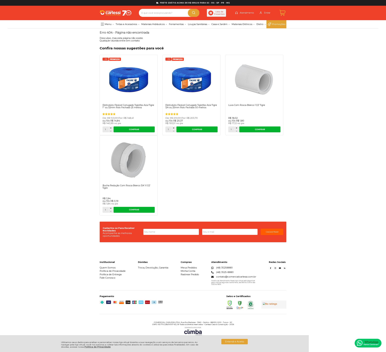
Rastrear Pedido (190, 274)
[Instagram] (275, 269)
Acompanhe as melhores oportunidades (117, 234)
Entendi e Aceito (234, 341)
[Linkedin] (284, 269)
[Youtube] (280, 269)
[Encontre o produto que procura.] (193, 13)
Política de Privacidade (97, 347)
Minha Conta (188, 270)
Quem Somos (107, 267)
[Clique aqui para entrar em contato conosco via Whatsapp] (368, 343)
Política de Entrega (111, 274)
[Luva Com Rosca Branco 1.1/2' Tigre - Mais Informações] (254, 80)
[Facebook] (270, 269)
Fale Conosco (107, 277)
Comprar (134, 129)
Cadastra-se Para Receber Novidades (119, 229)
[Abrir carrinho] (282, 13)
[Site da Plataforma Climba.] (193, 331)
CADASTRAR (272, 232)
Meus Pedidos (189, 267)
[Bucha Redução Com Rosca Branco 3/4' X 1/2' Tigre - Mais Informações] (129, 160)
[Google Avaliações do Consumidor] (273, 305)
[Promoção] (115, 59)
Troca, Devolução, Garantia (153, 267)
